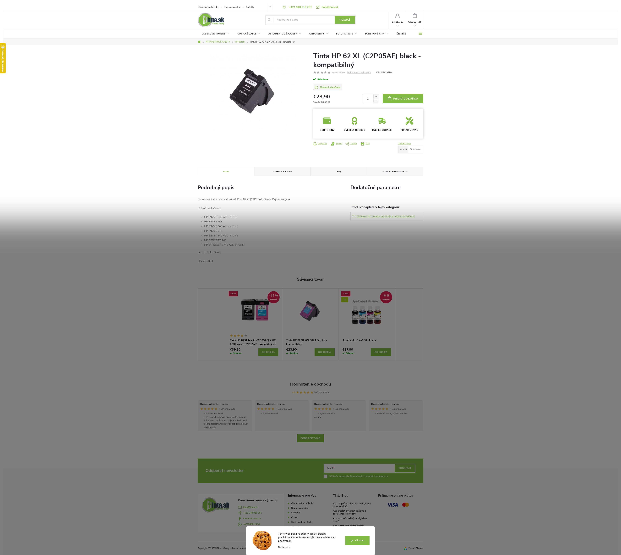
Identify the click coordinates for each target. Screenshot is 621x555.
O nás (294, 517)
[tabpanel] (254, 324)
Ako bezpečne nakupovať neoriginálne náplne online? (352, 505)
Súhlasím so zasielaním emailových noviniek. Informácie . (358, 476)
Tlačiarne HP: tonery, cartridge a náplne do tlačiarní (385, 216)
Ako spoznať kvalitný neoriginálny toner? (350, 520)
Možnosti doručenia (330, 87)
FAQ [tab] (339, 171)
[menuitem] (216, 34)
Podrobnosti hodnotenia (359, 72)
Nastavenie (284, 547)
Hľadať (345, 20)
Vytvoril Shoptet (415, 548)
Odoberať (404, 468)
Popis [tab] (226, 171)
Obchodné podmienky (208, 7)
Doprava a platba (232, 7)
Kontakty (250, 7)
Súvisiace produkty (393, 171)
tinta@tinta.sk (250, 507)
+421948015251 (251, 524)
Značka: (404, 143)
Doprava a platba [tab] (282, 171)
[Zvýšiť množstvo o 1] (376, 96)
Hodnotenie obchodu (310, 384)
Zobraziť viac (310, 438)
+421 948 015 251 (252, 512)
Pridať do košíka (405, 99)
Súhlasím (359, 540)
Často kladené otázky (302, 522)
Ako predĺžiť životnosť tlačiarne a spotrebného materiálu (349, 512)
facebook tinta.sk (252, 518)
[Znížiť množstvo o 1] (376, 101)
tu (387, 476)
